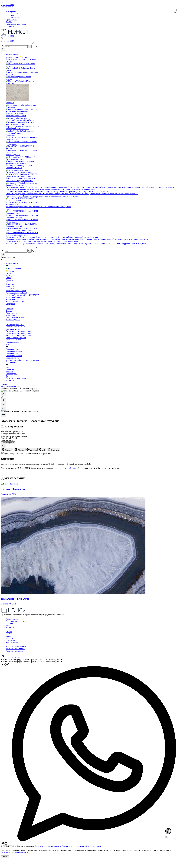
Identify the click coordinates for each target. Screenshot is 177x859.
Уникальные (11, 315)
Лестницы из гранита (14, 192)
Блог (12, 15)
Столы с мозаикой (116, 194)
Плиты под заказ (8, 443)
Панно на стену (12, 237)
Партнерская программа (16, 24)
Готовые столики (131, 194)
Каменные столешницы (15, 649)
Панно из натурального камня (18, 333)
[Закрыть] (3, 394)
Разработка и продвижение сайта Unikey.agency (81, 846)
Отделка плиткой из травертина (42, 241)
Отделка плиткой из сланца (67, 241)
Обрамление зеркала (27, 237)
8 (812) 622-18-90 (13, 657)
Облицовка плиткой (14, 356)
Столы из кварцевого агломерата (34, 194)
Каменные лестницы (14, 651)
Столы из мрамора (13, 194)
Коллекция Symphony (14, 297)
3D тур (8, 376)
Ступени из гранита (82, 192)
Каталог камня (12, 54)
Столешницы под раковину (47, 237)
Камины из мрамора (31, 207)
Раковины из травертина (68, 196)
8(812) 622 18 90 (7, 5)
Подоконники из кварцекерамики (84, 189)
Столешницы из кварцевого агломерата (84, 187)
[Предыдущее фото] (3, 408)
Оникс (8, 278)
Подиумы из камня (90, 237)
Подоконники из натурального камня (54, 189)
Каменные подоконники (16, 647)
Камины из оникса (47, 207)
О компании (11, 11)
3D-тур (9, 22)
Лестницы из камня (14, 329)
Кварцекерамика (13, 642)
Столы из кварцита (56, 194)
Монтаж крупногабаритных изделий (131, 243)
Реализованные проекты (16, 621)
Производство (11, 20)
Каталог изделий (13, 155)
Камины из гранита (63, 207)
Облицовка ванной (14, 349)
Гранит (9, 273)
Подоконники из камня (15, 327)
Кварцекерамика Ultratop (16, 291)
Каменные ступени (66, 192)
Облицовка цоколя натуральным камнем (96, 239)
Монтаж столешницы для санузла (76, 243)
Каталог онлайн (12, 57)
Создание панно (12, 358)
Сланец (9, 282)
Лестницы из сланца (50, 192)
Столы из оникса (102, 194)
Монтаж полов (56, 243)
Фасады (9, 311)
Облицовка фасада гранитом (17, 239)
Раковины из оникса (31, 196)
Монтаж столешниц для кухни (18, 243)
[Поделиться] (3, 446)
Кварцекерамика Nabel (15, 301)
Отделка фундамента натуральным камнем (130, 239)
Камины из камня (13, 342)
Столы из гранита (87, 194)
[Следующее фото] (3, 415)
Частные (9, 309)
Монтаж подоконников (40, 243)
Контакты (10, 26)
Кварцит (9, 280)
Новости (14, 13)
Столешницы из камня (15, 325)
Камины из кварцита (14, 207)
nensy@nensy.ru (71, 468)
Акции (11, 271)
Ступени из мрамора (99, 192)
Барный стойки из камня (16, 338)
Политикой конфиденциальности (14, 852)
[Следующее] (3, 404)
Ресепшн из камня (13, 340)
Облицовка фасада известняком (42, 239)
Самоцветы (10, 288)
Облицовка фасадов (14, 351)
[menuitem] (7, 449)
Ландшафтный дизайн (15, 317)
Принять (5, 857)
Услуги (9, 209)
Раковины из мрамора (49, 196)
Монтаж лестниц (97, 243)
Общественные (12, 313)
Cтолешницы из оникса (110, 187)
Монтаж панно (110, 243)
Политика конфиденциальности (48, 846)
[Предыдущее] (3, 400)
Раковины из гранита (14, 196)
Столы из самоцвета (72, 194)
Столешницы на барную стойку (133, 187)
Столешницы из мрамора (57, 187)
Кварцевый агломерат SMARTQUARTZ (22, 295)
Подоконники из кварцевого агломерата (22, 189)
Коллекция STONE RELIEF (17, 299)
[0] (175, 11)
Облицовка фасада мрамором (67, 239)
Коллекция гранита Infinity (17, 293)
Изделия (9, 623)
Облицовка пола (12, 353)
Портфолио (10, 135)
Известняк (10, 286)
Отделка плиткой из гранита (17, 241)
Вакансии (15, 17)
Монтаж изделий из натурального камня (22, 360)
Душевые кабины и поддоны (70, 237)
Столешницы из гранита (16, 187)
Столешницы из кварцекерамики (160, 187)
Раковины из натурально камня (19, 335)
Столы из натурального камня (18, 331)
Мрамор (9, 275)
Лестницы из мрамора (32, 192)
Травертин (10, 284)
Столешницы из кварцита (36, 187)
